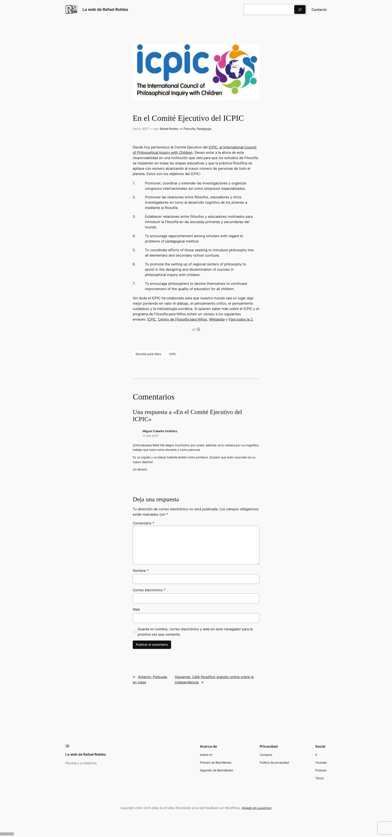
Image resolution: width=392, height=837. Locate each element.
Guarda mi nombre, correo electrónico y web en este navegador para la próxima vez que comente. (195, 631)
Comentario (143, 523)
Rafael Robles (169, 128)
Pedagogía (204, 128)
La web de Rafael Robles (105, 9)
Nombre (140, 571)
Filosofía (189, 128)
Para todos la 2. (241, 319)
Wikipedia (217, 319)
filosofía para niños (148, 354)
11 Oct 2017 (151, 436)
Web (136, 609)
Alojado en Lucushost (257, 808)
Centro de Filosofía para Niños (182, 319)
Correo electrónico (149, 590)
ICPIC (151, 319)
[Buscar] (300, 9)
